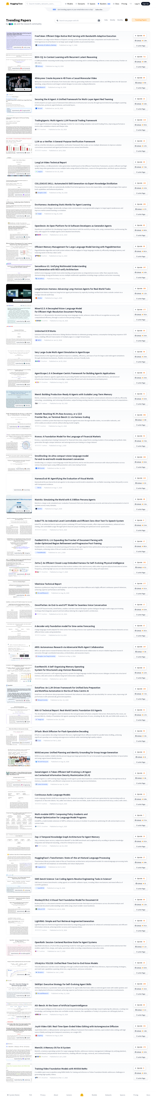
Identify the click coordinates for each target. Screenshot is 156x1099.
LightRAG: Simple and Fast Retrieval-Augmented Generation (64, 921)
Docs (117, 4)
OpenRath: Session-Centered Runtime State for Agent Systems (66, 942)
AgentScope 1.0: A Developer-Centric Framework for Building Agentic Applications (75, 373)
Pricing (124, 4)
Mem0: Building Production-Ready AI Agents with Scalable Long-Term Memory (73, 394)
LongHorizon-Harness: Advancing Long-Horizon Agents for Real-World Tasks (73, 288)
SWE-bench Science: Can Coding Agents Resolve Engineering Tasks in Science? (73, 878)
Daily (106, 20)
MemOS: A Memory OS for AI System (53, 1047)
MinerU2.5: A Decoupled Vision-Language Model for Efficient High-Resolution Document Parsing (58, 310)
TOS (30, 1095)
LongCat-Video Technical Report (51, 162)
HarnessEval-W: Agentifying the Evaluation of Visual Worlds (64, 478)
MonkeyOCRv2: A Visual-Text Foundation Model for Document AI (66, 899)
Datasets (81, 4)
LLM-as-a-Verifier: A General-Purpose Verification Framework (65, 141)
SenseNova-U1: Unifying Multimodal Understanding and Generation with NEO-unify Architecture (60, 268)
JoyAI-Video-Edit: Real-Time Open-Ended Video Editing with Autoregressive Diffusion (77, 1026)
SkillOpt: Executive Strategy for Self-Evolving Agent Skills (63, 984)
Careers (69, 1095)
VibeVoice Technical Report (48, 583)
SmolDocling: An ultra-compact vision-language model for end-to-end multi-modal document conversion (61, 457)
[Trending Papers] (126, 20)
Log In (137, 4)
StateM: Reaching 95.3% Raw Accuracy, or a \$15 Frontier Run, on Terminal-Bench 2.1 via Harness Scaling (62, 415)
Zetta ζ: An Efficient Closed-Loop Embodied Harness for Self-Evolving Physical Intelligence (79, 562)
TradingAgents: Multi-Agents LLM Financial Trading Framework (66, 120)
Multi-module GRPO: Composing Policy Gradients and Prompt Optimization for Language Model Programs (61, 816)
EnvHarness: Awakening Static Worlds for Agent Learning (63, 204)
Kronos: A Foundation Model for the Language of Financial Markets (68, 436)
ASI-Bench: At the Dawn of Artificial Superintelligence (61, 1005)
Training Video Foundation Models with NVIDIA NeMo (61, 1068)
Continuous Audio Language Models (52, 794)
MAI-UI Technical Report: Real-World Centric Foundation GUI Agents (68, 710)
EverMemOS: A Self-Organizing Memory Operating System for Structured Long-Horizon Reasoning (59, 668)
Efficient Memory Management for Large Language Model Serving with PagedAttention (78, 246)
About (56, 1095)
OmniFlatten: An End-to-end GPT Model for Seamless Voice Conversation (71, 605)
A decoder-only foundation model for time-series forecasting (65, 626)
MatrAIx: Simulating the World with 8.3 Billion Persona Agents (65, 499)
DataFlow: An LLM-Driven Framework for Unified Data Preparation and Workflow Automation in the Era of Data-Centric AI (67, 689)
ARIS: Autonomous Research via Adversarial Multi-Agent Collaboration (69, 647)
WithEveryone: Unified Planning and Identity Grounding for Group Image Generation (76, 752)
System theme (14, 1095)
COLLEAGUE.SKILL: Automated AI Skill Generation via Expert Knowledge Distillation (76, 183)
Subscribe (98, 9)
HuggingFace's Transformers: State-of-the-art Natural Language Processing (72, 857)
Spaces (92, 4)
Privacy (42, 1095)
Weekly (112, 20)
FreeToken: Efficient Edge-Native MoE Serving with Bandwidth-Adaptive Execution (75, 36)
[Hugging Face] (81, 1095)
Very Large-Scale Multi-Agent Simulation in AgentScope (62, 352)
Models (70, 4)
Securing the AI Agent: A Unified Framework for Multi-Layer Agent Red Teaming (74, 99)
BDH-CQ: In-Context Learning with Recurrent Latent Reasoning (66, 57)
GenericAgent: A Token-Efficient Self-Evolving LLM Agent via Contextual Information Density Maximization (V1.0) (63, 773)
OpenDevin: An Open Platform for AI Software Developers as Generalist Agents (73, 225)
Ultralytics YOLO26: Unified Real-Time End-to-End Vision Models (66, 963)
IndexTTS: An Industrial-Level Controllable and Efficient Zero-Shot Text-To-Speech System (79, 520)
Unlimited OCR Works (45, 331)
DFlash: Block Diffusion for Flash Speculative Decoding (61, 731)
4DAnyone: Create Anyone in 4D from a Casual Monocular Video (66, 78)
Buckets (105, 4)
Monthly (120, 20)
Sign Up (146, 4)
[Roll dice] (98, 20)
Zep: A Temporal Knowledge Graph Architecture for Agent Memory (67, 836)
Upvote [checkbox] (141, 36)
